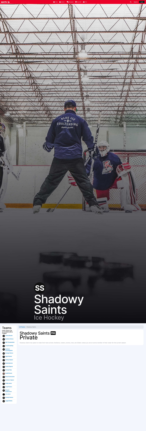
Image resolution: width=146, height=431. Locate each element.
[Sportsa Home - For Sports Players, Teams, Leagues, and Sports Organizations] (5, 2)
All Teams (22, 327)
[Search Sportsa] (130, 2)
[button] (55, 2)
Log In (141, 2)
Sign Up (136, 2)
